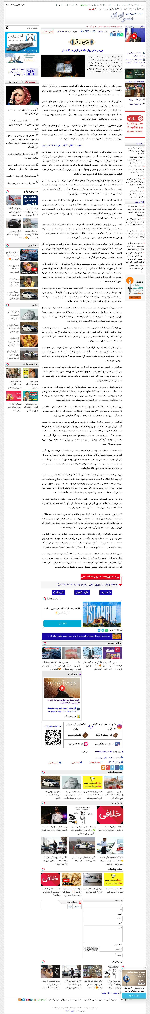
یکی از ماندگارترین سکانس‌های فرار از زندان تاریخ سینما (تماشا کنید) (64, 702)
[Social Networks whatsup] (106, 630)
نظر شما (119, 900)
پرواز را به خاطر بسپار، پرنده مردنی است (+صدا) (17, 72)
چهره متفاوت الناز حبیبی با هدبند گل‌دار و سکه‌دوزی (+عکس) (136, 194)
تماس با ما (132, 5)
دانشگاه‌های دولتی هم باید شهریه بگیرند (136, 54)
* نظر (120, 923)
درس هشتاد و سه (136, 104)
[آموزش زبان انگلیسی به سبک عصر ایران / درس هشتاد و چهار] (135, 90)
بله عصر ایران (47, 145)
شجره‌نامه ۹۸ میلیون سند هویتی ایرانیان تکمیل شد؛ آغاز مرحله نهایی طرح (23, 124)
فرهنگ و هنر (132, 9)
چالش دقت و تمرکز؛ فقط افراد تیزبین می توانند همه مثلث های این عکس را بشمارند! (135, 211)
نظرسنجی (114, 5)
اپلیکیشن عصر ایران (52, 726)
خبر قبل (59, 592)
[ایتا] (103, 767)
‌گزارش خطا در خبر (47, 32)
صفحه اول (141, 5)
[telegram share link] (118, 34)
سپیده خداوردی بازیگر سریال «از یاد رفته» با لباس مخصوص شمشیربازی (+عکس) (135, 183)
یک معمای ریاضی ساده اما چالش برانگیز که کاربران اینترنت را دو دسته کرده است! (135, 235)
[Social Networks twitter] (102, 630)
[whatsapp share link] (121, 34)
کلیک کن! (62, 623)
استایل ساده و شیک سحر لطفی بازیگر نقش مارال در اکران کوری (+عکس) (136, 171)
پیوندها (74, 999)
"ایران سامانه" (69, 1011)
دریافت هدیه (134, 995)
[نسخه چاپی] (81, 31)
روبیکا (58, 145)
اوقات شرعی (98, 5)
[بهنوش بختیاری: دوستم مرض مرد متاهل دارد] (22, 95)
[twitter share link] (111, 34)
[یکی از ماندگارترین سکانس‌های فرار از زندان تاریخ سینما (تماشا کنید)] (62, 688)
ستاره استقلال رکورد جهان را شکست (21, 176)
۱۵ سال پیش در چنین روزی (76, 727)
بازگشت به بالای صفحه (111, 993)
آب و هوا (106, 5)
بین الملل (141, 9)
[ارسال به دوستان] (84, 31)
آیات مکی (99, 757)
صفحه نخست (119, 32)
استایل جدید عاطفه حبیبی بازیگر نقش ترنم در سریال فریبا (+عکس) (135, 160)
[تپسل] (44, 598)
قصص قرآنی (108, 757)
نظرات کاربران (82, 592)
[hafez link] (82, 42)
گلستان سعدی (74, 735)
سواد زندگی (84, 5)
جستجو (120, 5)
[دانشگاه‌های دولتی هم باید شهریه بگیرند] (135, 35)
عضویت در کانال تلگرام (73, 145)
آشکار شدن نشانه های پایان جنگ (21, 183)
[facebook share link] (114, 34)
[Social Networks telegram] (99, 630)
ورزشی (59, 5)
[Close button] (145, 967)
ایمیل (120, 914)
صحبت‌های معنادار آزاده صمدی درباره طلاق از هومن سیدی (135, 62)
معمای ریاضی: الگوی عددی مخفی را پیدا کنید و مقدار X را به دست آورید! (135, 246)
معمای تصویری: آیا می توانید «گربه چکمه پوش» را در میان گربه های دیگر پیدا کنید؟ (135, 223)
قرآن (117, 9)
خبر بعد (104, 592)
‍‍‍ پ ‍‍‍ (91, 31)
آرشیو (126, 5)
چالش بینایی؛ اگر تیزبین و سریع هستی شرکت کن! (135, 254)
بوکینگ (70, 906)
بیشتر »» (130, 26)
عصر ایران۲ (115, 999)
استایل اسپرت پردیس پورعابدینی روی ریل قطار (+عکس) (136, 150)
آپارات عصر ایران (75, 744)
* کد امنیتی (118, 944)
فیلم (107, 9)
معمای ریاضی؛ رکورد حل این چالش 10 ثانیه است (135, 260)
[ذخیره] (86, 31)
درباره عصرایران (104, 999)
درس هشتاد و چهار (136, 100)
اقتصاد (70, 5)
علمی (112, 32)
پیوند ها (91, 5)
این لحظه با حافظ (104, 735)
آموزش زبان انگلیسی (104, 744)
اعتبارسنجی (77, 906)
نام (121, 905)
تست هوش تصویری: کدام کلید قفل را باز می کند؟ (136, 268)
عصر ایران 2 (100, 9)
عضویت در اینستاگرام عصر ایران (104, 727)
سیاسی (76, 5)
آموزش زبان (92, 9)
